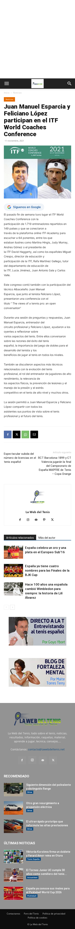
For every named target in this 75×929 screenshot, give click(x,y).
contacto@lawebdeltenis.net (46, 749)
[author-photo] (37, 506)
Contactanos (13, 913)
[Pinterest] (45, 520)
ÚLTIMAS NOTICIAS (19, 843)
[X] (16, 434)
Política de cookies (37, 917)
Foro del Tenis (31, 913)
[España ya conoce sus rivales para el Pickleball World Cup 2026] (13, 893)
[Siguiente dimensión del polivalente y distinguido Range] (13, 789)
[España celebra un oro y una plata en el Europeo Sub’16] (13, 552)
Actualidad (32, 877)
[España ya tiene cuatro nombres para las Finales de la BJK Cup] (13, 570)
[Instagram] (29, 520)
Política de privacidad (53, 913)
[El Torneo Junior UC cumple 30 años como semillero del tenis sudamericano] (13, 875)
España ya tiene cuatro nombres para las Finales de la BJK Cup (47, 570)
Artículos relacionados (20, 537)
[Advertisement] (37, 39)
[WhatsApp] (25, 434)
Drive (29, 792)
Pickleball (31, 895)
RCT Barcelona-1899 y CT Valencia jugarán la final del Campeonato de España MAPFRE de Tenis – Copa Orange (54, 466)
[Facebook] (8, 434)
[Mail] (37, 520)
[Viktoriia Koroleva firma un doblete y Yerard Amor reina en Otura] (13, 856)
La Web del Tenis (38, 512)
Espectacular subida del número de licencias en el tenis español (20, 458)
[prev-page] (6, 607)
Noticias (17, 92)
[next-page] (12, 607)
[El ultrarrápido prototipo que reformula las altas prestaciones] (13, 826)
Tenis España (33, 859)
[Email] (34, 434)
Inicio (6, 92)
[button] (6, 83)
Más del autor (46, 537)
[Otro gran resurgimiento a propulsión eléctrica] (13, 808)
